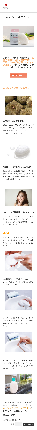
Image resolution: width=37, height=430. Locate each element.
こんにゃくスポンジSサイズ (17, 407)
